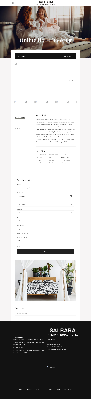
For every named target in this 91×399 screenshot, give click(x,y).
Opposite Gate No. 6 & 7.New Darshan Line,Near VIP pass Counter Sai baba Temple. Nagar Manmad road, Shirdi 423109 (28, 342)
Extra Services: (23, 233)
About (21, 389)
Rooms (29, 389)
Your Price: (21, 244)
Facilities (48, 389)
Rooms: (20, 209)
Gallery (38, 389)
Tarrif (58, 389)
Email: (19, 184)
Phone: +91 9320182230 (54, 342)
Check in (20, 192)
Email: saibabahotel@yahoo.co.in (56, 349)
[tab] (22, 117)
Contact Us (68, 389)
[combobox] (45, 212)
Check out (21, 201)
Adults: (20, 217)
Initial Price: (22, 237)
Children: (20, 225)
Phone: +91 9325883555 (54, 347)
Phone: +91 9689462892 (54, 344)
